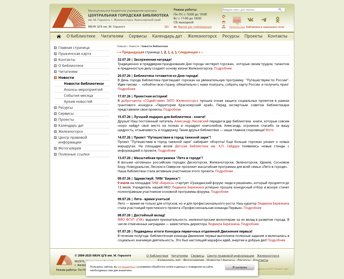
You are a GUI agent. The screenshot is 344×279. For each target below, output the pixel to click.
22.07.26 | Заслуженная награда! (145, 59)
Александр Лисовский (191, 121)
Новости (66, 77)
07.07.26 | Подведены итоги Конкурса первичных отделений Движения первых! (185, 231)
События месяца (78, 95)
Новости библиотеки (84, 83)
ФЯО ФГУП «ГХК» (131, 219)
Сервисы (138, 36)
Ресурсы (230, 36)
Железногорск (202, 36)
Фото (270, 130)
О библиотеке (80, 36)
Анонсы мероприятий (83, 89)
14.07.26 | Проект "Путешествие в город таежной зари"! (164, 137)
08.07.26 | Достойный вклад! (141, 215)
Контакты (277, 36)
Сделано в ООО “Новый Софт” (273, 268)
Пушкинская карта (74, 53)
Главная (121, 46)
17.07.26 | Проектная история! (142, 96)
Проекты (253, 36)
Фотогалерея (69, 148)
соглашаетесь (126, 266)
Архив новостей (78, 101)
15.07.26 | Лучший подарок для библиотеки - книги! (161, 117)
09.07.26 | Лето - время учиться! (144, 199)
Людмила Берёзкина (188, 187)
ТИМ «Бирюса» (162, 183)
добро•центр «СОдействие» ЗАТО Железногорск (159, 100)
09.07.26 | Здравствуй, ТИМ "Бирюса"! (149, 178)
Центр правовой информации (72, 139)
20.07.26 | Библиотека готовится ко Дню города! (158, 75)
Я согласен (240, 267)
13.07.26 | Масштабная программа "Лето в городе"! (160, 158)
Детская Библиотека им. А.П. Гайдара (207, 146)
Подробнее (223, 68)
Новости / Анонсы (221, 260)
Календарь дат (167, 36)
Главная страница (74, 47)
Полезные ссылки (74, 154)
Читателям (112, 36)
